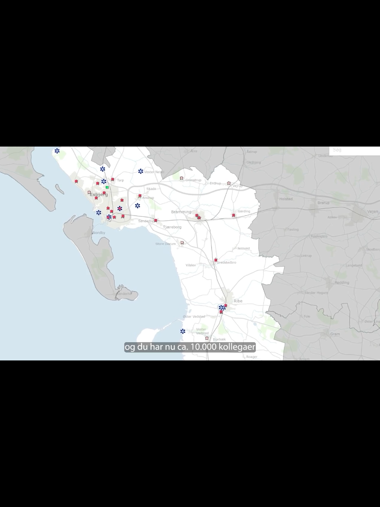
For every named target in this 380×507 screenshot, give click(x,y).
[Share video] (367, 13)
